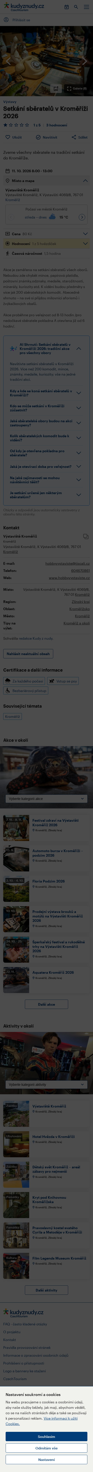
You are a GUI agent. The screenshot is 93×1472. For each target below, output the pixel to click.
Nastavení (46, 1459)
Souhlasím (46, 1436)
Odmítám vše (46, 1448)
